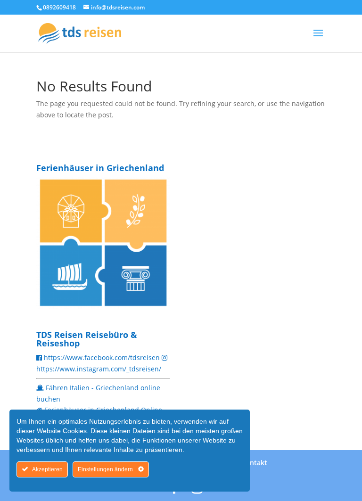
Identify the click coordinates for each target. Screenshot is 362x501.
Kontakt (254, 462)
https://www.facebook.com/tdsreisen (102, 357)
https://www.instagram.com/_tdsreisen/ (98, 368)
